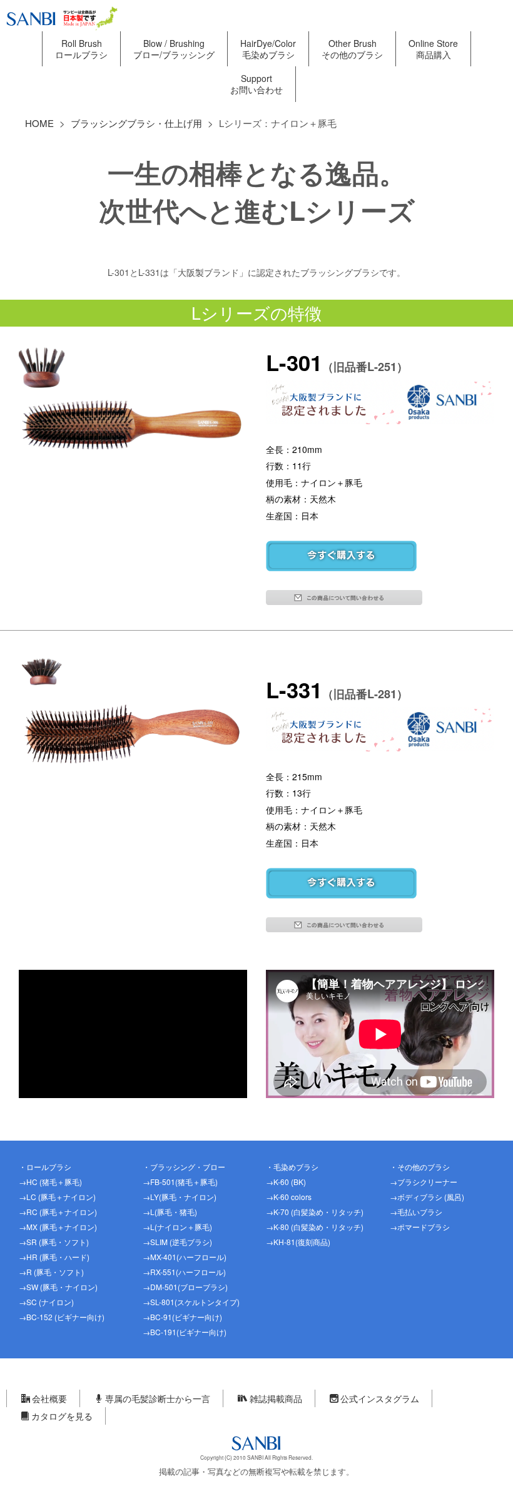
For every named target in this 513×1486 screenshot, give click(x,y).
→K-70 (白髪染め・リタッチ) (314, 1211)
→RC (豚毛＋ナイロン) (58, 1211)
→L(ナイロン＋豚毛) (177, 1226)
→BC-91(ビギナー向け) (182, 1316)
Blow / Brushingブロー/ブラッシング (174, 49)
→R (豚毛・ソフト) (51, 1271)
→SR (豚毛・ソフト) (54, 1241)
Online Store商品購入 (433, 49)
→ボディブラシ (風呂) (427, 1196)
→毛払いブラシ (416, 1211)
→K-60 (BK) (286, 1181)
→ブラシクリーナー (423, 1181)
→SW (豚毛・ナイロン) (58, 1286)
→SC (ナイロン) (46, 1301)
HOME (39, 123)
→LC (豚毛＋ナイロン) (57, 1196)
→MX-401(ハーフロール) (184, 1256)
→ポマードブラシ (420, 1226)
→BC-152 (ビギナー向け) (61, 1316)
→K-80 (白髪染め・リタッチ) (314, 1226)
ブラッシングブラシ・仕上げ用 (136, 123)
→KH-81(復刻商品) (298, 1241)
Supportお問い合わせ (256, 84)
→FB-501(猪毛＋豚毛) (180, 1181)
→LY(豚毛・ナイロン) (179, 1196)
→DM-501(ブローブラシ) (185, 1286)
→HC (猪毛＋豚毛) (50, 1181)
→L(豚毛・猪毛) (170, 1211)
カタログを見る (62, 1416)
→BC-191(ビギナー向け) (184, 1331)
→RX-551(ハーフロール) (184, 1271)
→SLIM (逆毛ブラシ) (177, 1241)
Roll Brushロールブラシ (81, 49)
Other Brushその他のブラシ (352, 49)
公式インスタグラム (379, 1398)
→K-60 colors (289, 1196)
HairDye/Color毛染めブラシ (268, 49)
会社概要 (49, 1398)
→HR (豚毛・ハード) (54, 1256)
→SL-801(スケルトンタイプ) (191, 1301)
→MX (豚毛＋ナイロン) (58, 1226)
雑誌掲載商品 (276, 1398)
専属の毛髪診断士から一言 (157, 1398)
